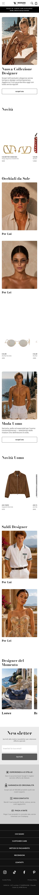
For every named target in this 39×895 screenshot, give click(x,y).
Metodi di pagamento (19, 848)
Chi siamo (19, 834)
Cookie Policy (6, 880)
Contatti (19, 862)
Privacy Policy (32, 880)
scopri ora (19, 91)
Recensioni (19, 855)
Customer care (19, 841)
